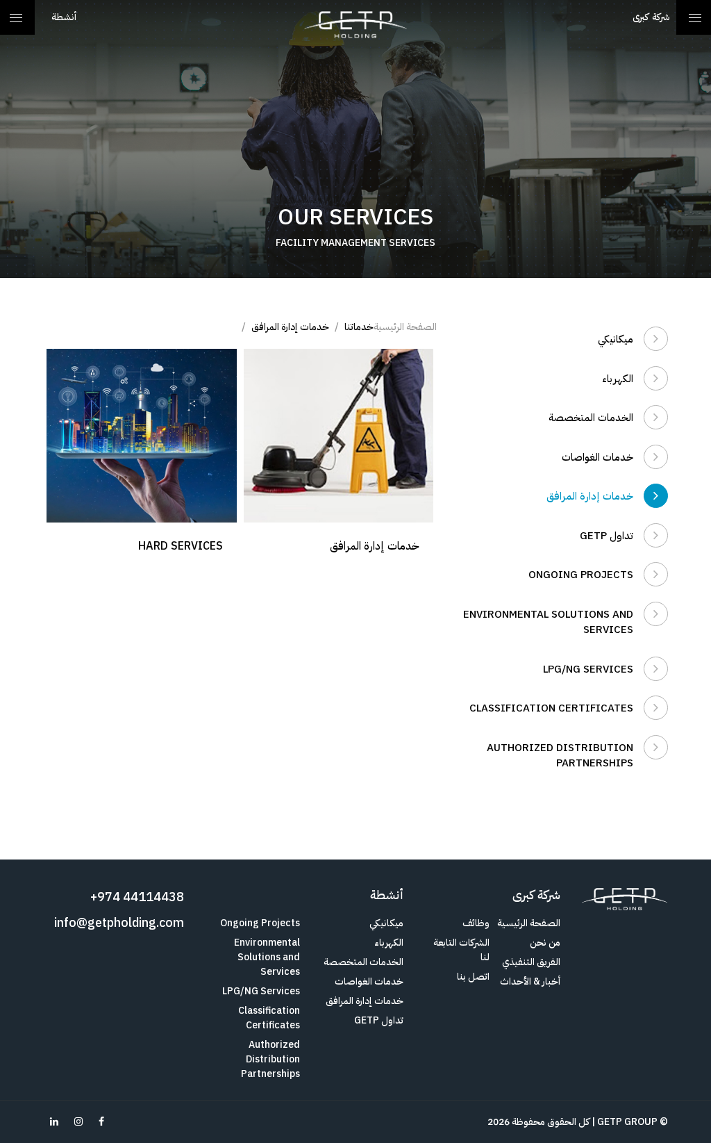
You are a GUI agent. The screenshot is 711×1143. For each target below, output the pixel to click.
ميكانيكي (615, 339)
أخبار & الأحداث (530, 981)
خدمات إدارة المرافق (589, 496)
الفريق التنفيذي (531, 962)
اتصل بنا (473, 976)
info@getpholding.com (119, 922)
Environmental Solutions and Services (548, 622)
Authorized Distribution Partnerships (560, 755)
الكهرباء (617, 378)
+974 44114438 (137, 896)
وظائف (476, 923)
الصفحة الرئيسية (405, 327)
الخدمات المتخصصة (591, 417)
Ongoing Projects (580, 574)
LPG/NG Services (588, 669)
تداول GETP (606, 535)
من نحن (545, 942)
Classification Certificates (551, 708)
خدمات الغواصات (597, 457)
